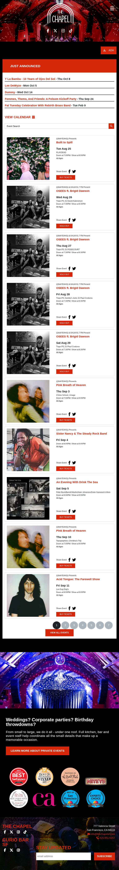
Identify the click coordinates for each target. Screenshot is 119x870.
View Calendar (18, 117)
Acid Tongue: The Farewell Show (78, 579)
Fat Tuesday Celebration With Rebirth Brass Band (38, 105)
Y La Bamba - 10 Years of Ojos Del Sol (30, 78)
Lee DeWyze (13, 85)
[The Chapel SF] (59, 15)
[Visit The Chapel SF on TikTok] (70, 31)
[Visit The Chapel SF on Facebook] (48, 31)
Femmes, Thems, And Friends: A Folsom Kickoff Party (40, 98)
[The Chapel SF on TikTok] (25, 832)
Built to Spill (64, 142)
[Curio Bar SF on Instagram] (18, 850)
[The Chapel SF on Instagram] (18, 832)
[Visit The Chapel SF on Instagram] (63, 31)
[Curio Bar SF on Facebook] (5, 850)
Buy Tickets (66, 177)
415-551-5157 (107, 838)
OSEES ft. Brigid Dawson (73, 190)
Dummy (10, 92)
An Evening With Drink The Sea (77, 482)
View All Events (59, 632)
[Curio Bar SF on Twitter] (11, 850)
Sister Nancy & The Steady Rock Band (81, 433)
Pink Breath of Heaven (71, 385)
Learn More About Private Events (37, 750)
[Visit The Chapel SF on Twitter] (55, 31)
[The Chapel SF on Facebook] (5, 832)
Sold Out (64, 226)
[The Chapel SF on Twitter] (11, 832)
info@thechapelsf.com (102, 834)
